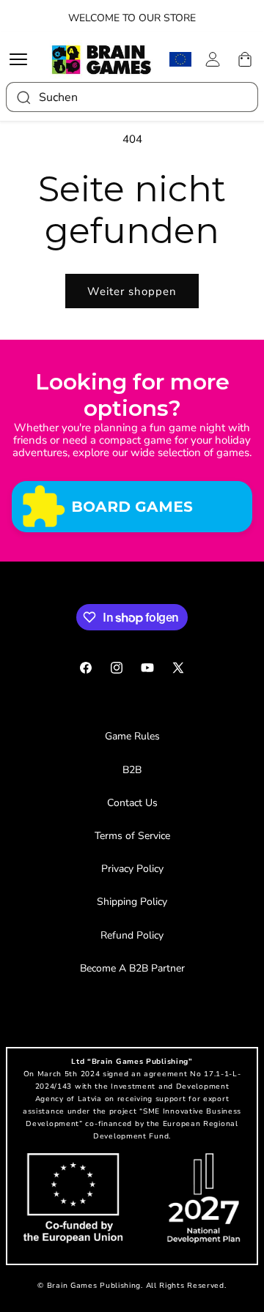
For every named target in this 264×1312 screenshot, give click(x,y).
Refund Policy (132, 935)
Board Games (132, 506)
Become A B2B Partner (132, 968)
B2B (132, 770)
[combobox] (132, 97)
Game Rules (132, 736)
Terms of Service (132, 836)
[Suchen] (23, 97)
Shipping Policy (132, 902)
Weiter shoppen (132, 291)
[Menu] (22, 59)
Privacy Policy (132, 869)
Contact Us (132, 803)
